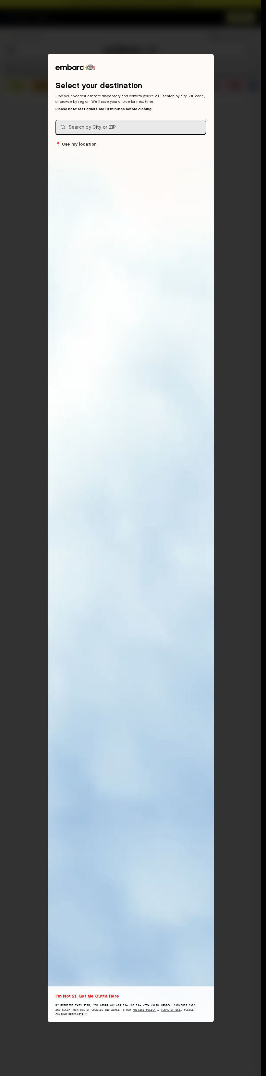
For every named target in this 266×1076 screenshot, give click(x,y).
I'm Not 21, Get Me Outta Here (87, 995)
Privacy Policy (144, 1010)
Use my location (76, 144)
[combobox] (130, 127)
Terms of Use (171, 1010)
